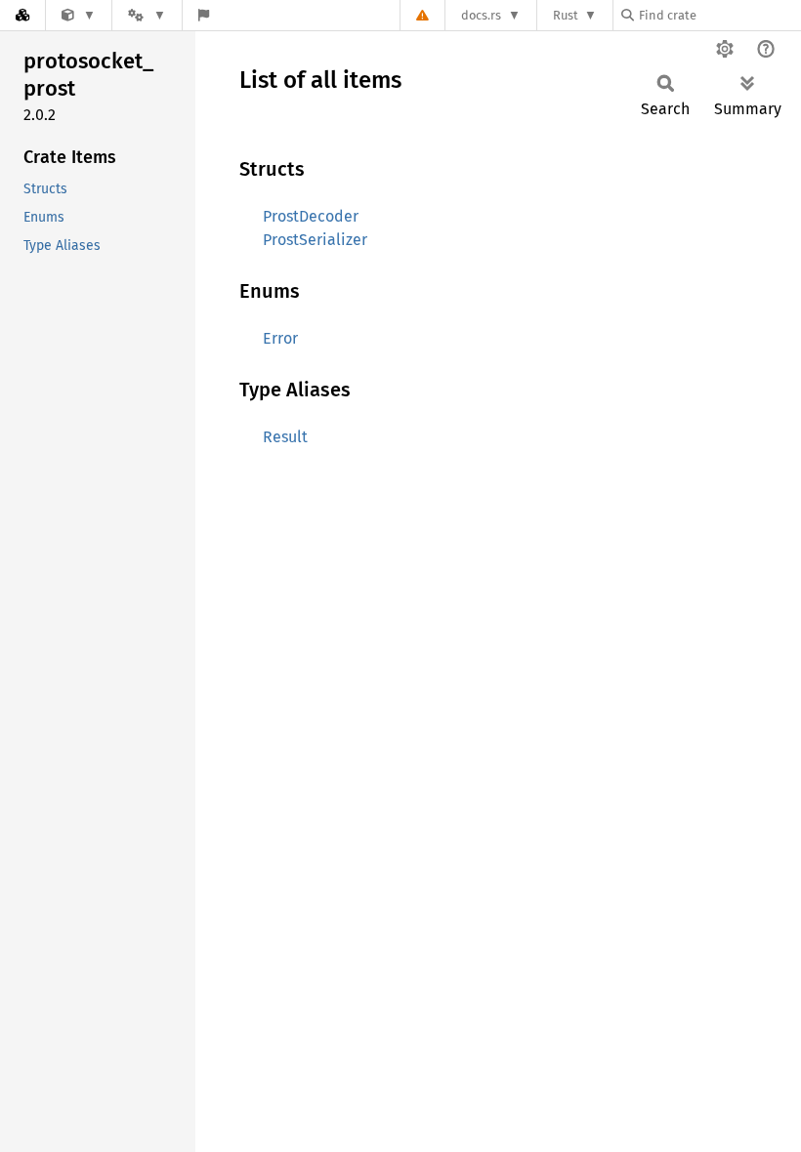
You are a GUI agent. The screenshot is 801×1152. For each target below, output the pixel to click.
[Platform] (146, 15)
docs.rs (481, 15)
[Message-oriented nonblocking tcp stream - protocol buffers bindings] (78, 15)
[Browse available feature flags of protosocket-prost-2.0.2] (204, 15)
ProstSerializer (315, 239)
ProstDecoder (310, 216)
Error (280, 338)
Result (285, 437)
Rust (565, 15)
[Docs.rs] (22, 15)
